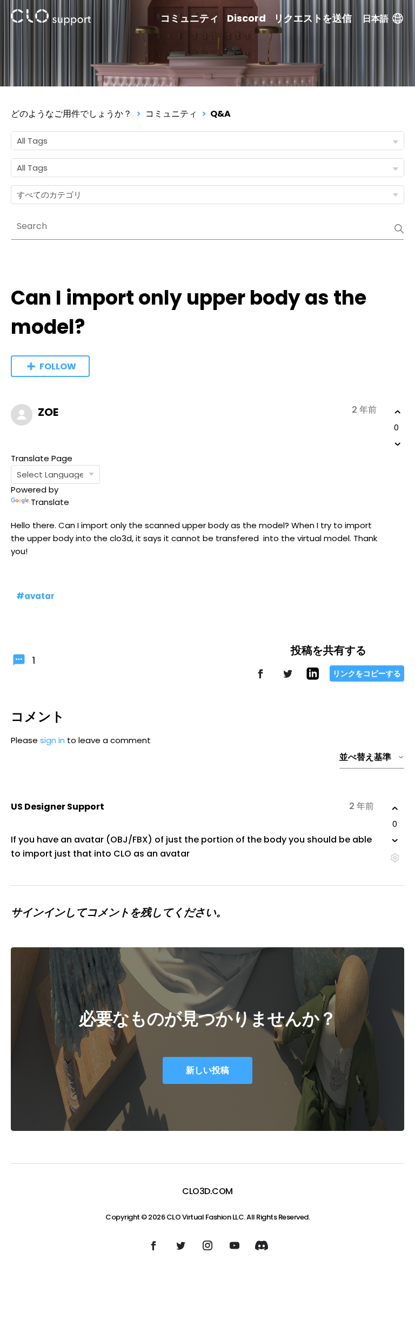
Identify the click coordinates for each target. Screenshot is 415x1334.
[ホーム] (51, 19)
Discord (246, 18)
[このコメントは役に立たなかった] (395, 840)
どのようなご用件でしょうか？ (71, 113)
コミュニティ (189, 18)
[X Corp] (287, 678)
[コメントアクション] (394, 857)
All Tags (32, 140)
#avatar (35, 596)
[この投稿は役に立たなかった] (398, 444)
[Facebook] (260, 678)
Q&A (220, 113)
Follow (57, 366)
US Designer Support (57, 806)
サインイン (38, 912)
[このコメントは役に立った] (395, 808)
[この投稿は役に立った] (398, 412)
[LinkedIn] (312, 677)
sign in (52, 740)
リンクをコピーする (367, 673)
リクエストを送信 (313, 18)
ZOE (48, 412)
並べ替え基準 (365, 757)
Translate (50, 502)
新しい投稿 (207, 1070)
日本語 (376, 18)
